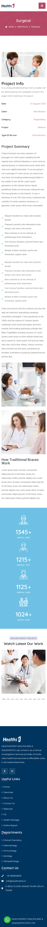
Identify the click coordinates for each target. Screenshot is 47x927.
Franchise (8, 792)
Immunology (10, 851)
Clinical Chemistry (12, 840)
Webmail (7, 809)
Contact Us (9, 803)
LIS (4, 814)
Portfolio (22, 27)
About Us (8, 798)
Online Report (10, 825)
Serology (7, 856)
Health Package (11, 820)
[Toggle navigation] (42, 6)
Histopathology (11, 861)
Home (11, 27)
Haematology (10, 845)
